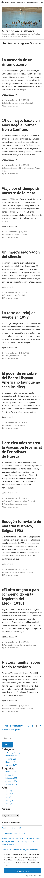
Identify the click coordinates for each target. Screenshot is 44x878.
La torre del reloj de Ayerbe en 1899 (19, 315)
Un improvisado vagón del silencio (21, 254)
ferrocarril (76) (11, 765)
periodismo (24, 501)
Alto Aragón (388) (12, 752)
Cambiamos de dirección (12, 828)
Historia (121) (11, 755)
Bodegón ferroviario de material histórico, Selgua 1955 (21, 526)
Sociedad (29, 103)
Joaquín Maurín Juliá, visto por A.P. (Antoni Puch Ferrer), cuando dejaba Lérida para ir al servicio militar (21, 841)
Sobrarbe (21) (11, 784)
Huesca (22, 103)
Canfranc (7, 168)
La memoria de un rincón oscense (17, 62)
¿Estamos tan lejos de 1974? (13, 833)
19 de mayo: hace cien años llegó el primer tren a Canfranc (21, 125)
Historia (16, 103)
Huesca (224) (10, 771)
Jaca (33, 168)
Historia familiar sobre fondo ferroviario (21, 664)
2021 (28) (9, 803)
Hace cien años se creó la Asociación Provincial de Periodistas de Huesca (22, 449)
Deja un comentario (11, 106)
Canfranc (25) (11, 781)
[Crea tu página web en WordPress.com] (22, 2)
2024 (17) (9, 794)
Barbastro (7, 572)
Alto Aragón (8, 501)
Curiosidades (8, 103)
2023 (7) (8, 797)
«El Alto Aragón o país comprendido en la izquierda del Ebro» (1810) (20, 596)
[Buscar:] (22, 738)
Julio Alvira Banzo (10, 100)
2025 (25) (9, 791)
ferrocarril (15, 168)
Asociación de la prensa (12, 504)
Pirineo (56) (10, 775)
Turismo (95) (10, 759)
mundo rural (14, 356)
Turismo (24, 235)
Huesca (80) (10, 762)
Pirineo (37, 168)
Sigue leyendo (8, 94)
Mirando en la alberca (18, 31)
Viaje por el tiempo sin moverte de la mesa (21, 190)
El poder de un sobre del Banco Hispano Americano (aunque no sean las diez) (21, 380)
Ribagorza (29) (11, 778)
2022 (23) (9, 800)
